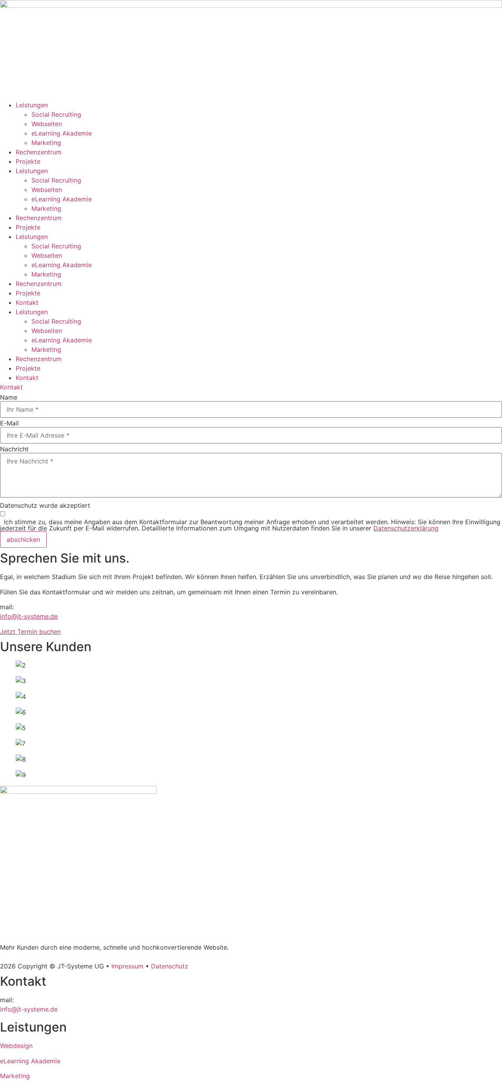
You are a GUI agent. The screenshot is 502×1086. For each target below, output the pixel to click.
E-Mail (9, 423)
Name (8, 397)
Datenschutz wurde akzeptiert (45, 505)
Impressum (127, 966)
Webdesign (16, 1046)
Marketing (46, 143)
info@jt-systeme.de (29, 616)
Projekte (28, 161)
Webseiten (46, 124)
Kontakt (27, 302)
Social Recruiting (56, 114)
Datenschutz (169, 966)
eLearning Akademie (61, 133)
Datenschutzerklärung (405, 528)
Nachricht (14, 449)
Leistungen (32, 105)
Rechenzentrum (39, 152)
